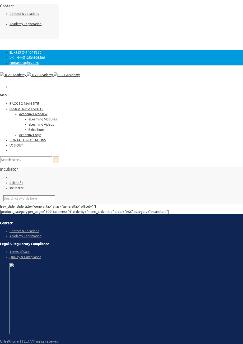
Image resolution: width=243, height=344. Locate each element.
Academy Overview (33, 114)
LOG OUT (16, 145)
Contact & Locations (24, 14)
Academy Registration (25, 24)
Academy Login (30, 135)
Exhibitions (36, 130)
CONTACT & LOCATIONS (27, 140)
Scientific (16, 183)
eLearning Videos (41, 124)
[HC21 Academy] (40, 75)
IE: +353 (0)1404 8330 (25, 52)
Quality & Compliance (25, 257)
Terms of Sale (19, 252)
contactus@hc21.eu (24, 63)
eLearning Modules (42, 119)
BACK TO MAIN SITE (24, 103)
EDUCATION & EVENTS (26, 109)
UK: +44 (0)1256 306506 (27, 58)
